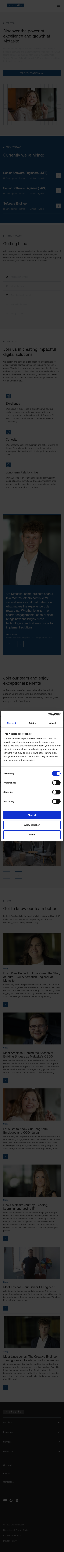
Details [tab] (32, 723)
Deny (32, 834)
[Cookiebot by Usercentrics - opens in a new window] (48, 715)
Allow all (32, 815)
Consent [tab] (11, 723)
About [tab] (52, 723)
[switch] (56, 782)
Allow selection (32, 825)
